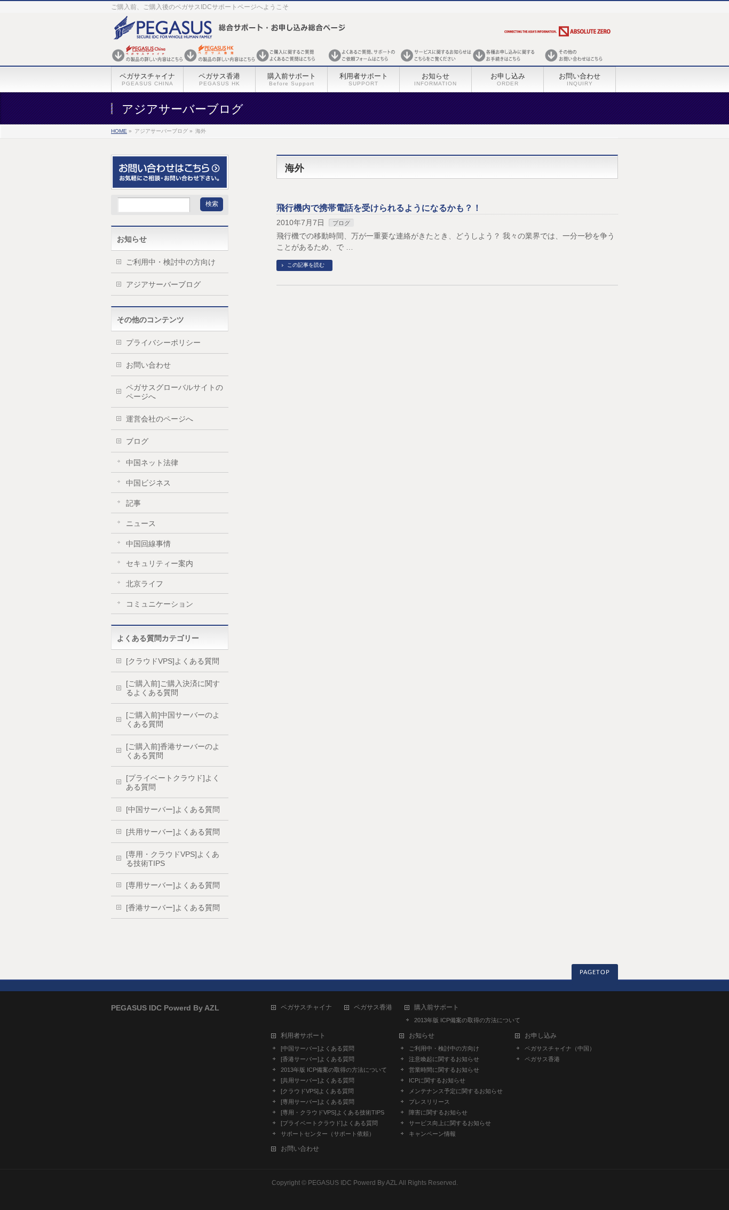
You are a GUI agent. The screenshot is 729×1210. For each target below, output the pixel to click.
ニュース (141, 523)
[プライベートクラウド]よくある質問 (173, 782)
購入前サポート (436, 1007)
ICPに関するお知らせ (437, 1080)
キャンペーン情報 (432, 1134)
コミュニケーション (159, 604)
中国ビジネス (148, 483)
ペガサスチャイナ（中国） (560, 1048)
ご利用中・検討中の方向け (171, 262)
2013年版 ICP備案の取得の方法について (467, 1020)
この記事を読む (305, 265)
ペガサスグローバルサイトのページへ (174, 392)
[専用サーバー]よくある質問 (173, 885)
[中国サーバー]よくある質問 (173, 809)
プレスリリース (429, 1101)
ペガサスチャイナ (306, 1007)
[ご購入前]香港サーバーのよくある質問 (173, 751)
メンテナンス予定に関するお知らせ (456, 1091)
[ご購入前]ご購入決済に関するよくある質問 (173, 688)
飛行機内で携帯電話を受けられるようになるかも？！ (378, 207)
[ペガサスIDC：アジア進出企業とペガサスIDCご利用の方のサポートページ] (362, 62)
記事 (133, 503)
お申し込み (541, 1035)
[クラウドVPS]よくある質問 (172, 661)
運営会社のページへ (159, 419)
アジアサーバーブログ (163, 284)
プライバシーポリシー (163, 342)
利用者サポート (303, 1035)
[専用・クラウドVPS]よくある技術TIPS (172, 858)
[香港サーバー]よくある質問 (173, 907)
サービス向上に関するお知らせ (450, 1123)
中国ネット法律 (152, 462)
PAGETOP (595, 972)
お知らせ (421, 1035)
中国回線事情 (148, 543)
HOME (119, 131)
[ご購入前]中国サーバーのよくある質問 (173, 719)
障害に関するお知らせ (438, 1112)
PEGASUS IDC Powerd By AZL (353, 1183)
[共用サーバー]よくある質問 (173, 831)
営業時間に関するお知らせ (444, 1069)
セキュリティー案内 (159, 563)
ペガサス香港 (373, 1007)
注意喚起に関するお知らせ (444, 1059)
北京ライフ (144, 583)
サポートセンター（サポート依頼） (328, 1134)
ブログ (341, 223)
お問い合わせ (148, 365)
